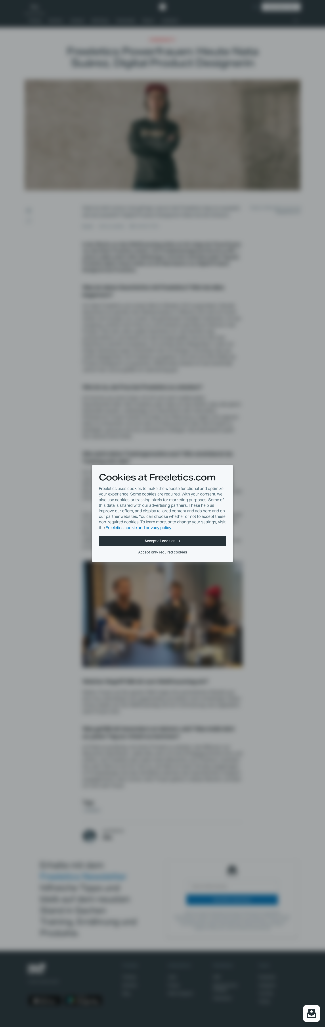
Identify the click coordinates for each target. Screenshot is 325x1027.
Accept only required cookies (162, 552)
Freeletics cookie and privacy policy (138, 527)
